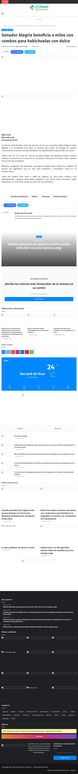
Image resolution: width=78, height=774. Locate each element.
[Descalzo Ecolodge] (7, 439)
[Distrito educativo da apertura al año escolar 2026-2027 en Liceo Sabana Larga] (14, 643)
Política (56, 715)
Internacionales (44, 711)
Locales (9, 26)
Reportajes (6, 718)
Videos (13, 718)
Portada (10, 30)
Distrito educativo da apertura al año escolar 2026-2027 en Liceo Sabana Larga (39, 246)
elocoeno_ (39, 736)
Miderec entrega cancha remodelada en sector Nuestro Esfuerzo (38, 330)
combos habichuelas (20, 196)
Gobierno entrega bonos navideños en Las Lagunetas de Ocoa (64, 330)
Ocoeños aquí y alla (37, 715)
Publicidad (39, 19)
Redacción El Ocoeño (21, 46)
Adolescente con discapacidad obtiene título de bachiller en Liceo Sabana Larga (57, 550)
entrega (46, 196)
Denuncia (5, 711)
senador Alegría (60, 196)
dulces (35, 196)
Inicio (4, 26)
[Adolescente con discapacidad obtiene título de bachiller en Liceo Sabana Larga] (58, 535)
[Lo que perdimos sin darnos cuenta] (19, 535)
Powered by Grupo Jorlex (41, 767)
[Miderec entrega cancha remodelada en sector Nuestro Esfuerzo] (39, 320)
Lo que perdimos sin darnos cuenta (18, 547)
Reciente (58, 428)
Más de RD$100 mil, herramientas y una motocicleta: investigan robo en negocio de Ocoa (44, 454)
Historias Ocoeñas (32, 711)
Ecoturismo (21, 711)
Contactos (73, 770)
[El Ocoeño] (39, 7)
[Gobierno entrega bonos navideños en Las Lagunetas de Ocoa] (65, 320)
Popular (20, 428)
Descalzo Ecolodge (20, 436)
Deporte (13, 711)
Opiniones (49, 715)
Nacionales (17, 715)
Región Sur (72, 715)
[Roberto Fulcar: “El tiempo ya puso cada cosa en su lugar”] (39, 693)
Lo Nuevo (72, 711)
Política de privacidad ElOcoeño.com (58, 770)
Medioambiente (7, 715)
